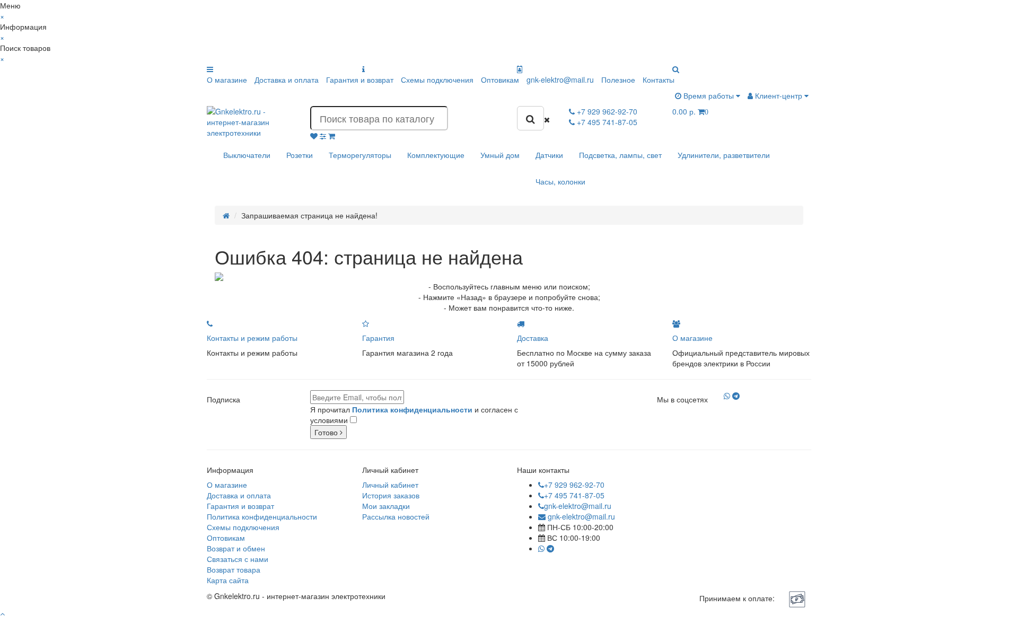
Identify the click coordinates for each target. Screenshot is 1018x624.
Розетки (299, 155)
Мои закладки (386, 505)
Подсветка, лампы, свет (620, 155)
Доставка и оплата (286, 79)
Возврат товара (233, 569)
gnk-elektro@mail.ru (560, 79)
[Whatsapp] (727, 395)
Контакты (658, 79)
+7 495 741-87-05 (574, 495)
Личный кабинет (390, 484)
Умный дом (500, 155)
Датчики (549, 155)
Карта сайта (228, 580)
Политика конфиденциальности (262, 516)
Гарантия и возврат (359, 79)
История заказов (390, 495)
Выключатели (246, 155)
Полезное (618, 79)
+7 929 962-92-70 (574, 484)
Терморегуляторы (360, 155)
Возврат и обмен (236, 548)
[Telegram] (736, 395)
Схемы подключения (437, 79)
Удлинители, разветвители (724, 155)
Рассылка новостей (395, 516)
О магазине (227, 79)
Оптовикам (500, 79)
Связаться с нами (237, 558)
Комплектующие (435, 155)
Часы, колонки (560, 181)
